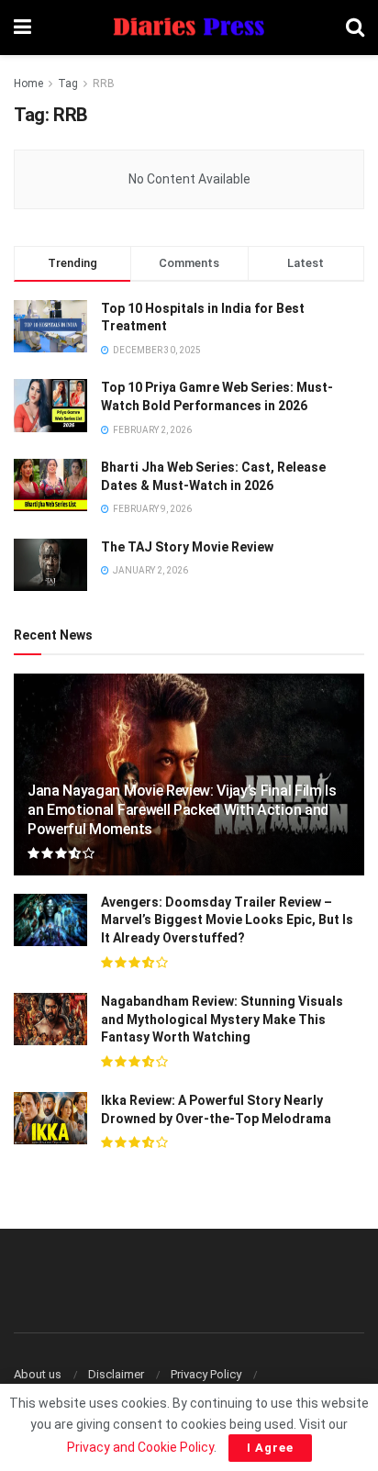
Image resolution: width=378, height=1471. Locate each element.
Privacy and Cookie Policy (140, 1447)
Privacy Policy (206, 1374)
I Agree (270, 1447)
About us (37, 1374)
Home (28, 83)
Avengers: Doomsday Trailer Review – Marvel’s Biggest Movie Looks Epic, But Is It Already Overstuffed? (227, 920)
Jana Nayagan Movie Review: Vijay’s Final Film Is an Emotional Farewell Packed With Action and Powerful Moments (182, 810)
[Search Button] (355, 27)
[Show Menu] (22, 27)
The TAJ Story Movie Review (187, 547)
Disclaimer (116, 1374)
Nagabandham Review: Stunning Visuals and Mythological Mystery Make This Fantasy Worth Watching (222, 1019)
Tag (68, 83)
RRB (104, 83)
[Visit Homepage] (189, 28)
